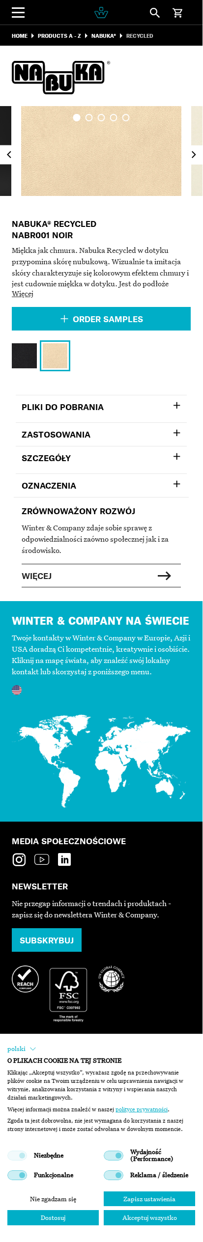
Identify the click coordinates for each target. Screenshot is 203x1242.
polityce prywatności (142, 1109)
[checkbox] (17, 1155)
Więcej (22, 293)
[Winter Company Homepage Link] (101, 12)
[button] (21, 1049)
